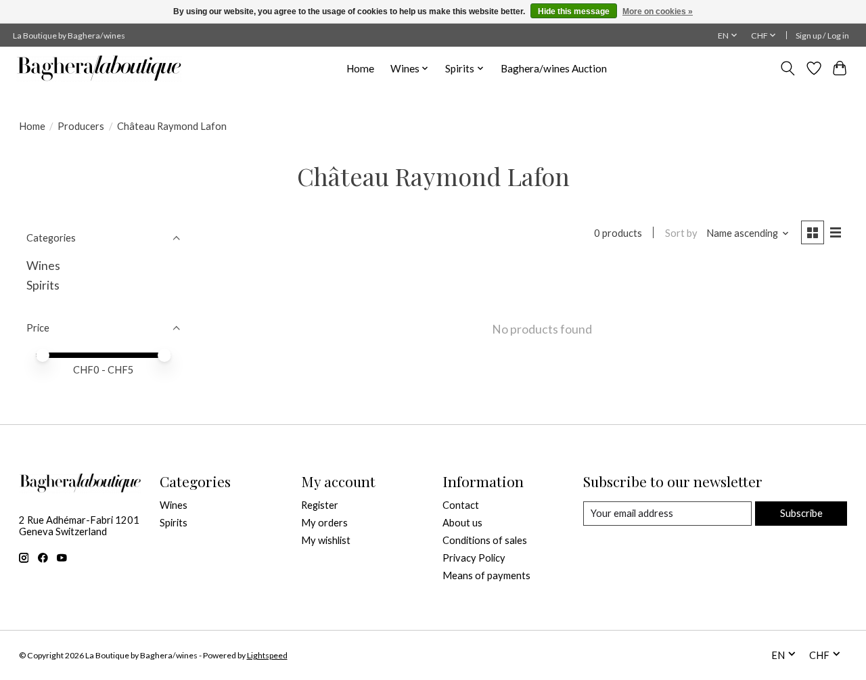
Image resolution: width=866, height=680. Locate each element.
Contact (460, 505)
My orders (324, 522)
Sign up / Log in (822, 35)
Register (319, 505)
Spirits (43, 285)
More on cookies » (657, 11)
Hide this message (574, 11)
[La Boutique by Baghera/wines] (99, 68)
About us (462, 522)
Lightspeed (267, 655)
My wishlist (325, 540)
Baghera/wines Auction (554, 68)
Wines (43, 265)
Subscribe (801, 513)
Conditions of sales (484, 540)
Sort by (681, 233)
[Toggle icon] (787, 68)
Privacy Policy (473, 558)
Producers (81, 126)
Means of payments (486, 575)
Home (360, 68)
